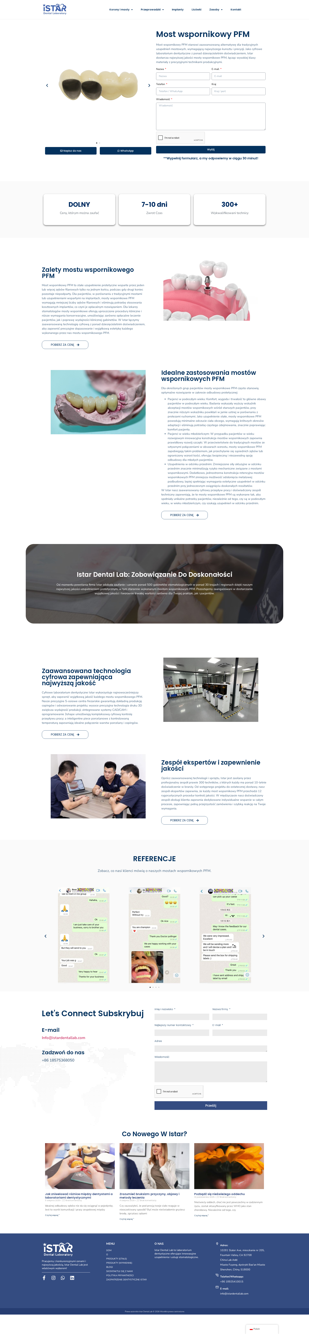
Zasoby (214, 9)
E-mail (216, 69)
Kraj (214, 84)
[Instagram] (53, 1278)
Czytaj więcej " (52, 1215)
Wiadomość (163, 99)
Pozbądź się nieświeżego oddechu (219, 1194)
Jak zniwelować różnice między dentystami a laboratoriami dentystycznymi (79, 1196)
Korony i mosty (119, 9)
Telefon (161, 84)
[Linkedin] (72, 1278)
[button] (47, 85)
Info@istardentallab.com (63, 1037)
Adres (158, 1041)
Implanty (178, 9)
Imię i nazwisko (164, 1009)
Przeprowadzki (151, 9)
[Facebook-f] (44, 1278)
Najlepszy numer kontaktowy (173, 1025)
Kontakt (236, 9)
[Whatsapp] (63, 1278)
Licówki (196, 9)
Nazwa (160, 69)
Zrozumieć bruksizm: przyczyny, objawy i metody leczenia (149, 1196)
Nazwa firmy (220, 1009)
